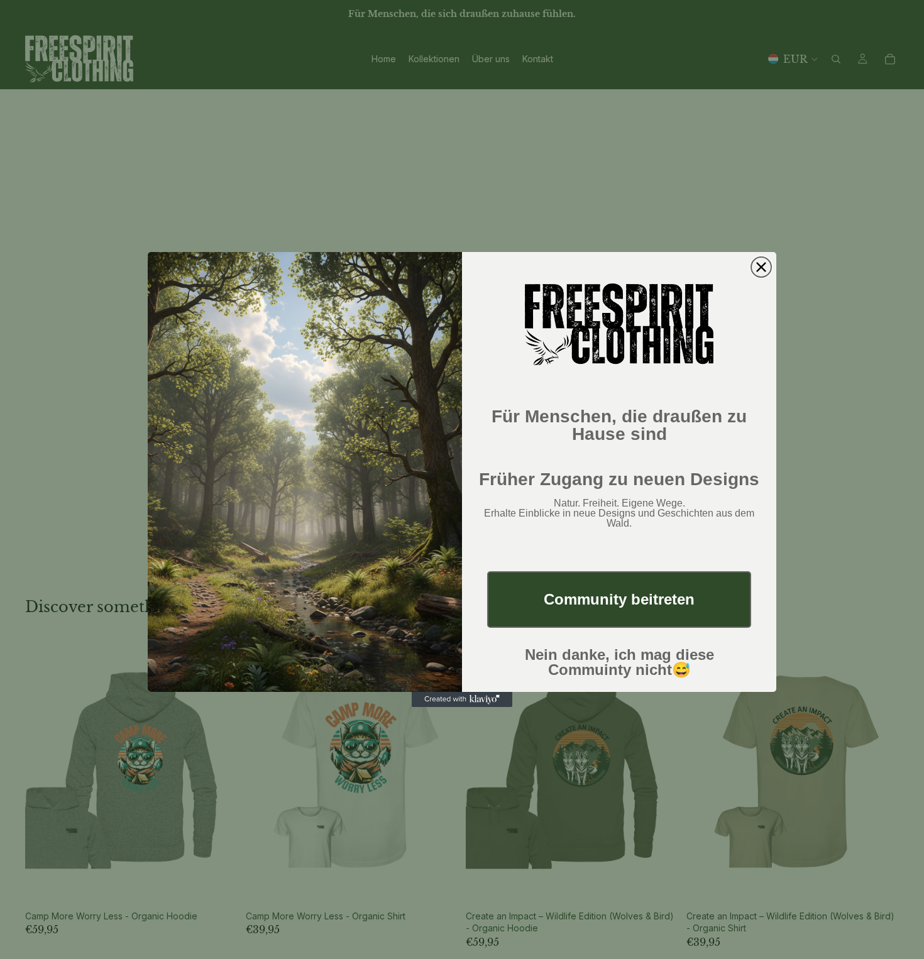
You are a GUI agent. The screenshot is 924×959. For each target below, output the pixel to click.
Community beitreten (619, 599)
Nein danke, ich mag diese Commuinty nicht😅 (619, 662)
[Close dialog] (761, 267)
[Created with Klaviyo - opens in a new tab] (462, 699)
